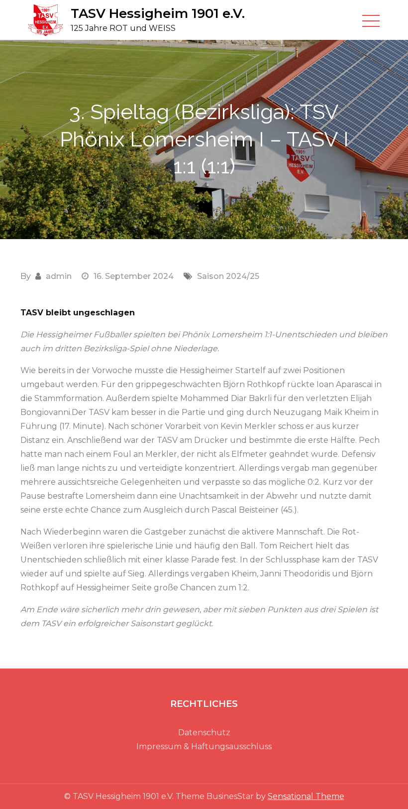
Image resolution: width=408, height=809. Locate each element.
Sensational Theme (306, 796)
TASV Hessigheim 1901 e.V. (158, 13)
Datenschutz (204, 732)
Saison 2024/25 (228, 276)
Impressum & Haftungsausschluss (204, 746)
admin (59, 276)
